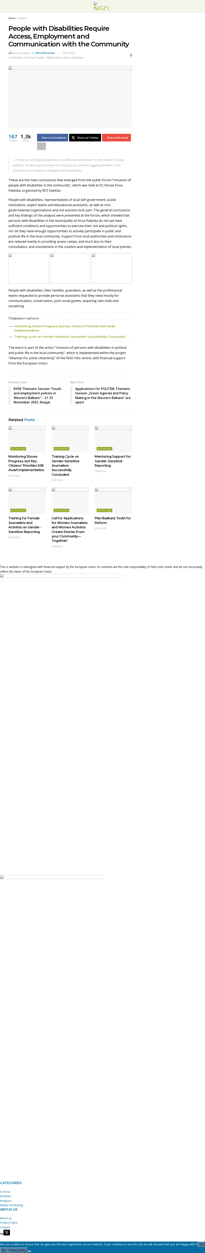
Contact (5, 1227)
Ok (201, 1244)
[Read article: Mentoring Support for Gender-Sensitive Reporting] (113, 439)
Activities (22, 18)
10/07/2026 (14, 475)
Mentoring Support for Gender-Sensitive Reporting (113, 461)
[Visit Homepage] (102, 6)
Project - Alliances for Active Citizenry (59, 57)
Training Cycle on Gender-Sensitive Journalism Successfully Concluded (69, 337)
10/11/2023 (68, 53)
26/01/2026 (100, 528)
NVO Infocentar (45, 53)
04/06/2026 (14, 537)
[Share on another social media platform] (41, 146)
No (4, 1250)
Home (11, 18)
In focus (29, 57)
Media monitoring (11, 1205)
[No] (29, 1251)
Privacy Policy (9, 1222)
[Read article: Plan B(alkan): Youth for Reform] (113, 501)
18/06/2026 (100, 471)
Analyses (5, 1201)
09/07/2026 (57, 480)
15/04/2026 (57, 546)
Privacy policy (17, 1250)
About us (6, 1218)
